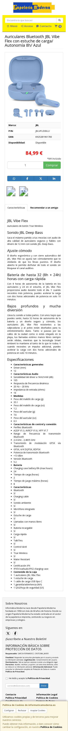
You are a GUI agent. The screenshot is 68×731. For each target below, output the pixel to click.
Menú (13, 26)
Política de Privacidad (15, 672)
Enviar (43, 685)
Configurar (9, 710)
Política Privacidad (16, 697)
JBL (37, 125)
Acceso (28, 26)
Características (16, 207)
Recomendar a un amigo (44, 207)
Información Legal (46, 694)
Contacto (45, 26)
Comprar (52, 165)
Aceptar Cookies (37, 710)
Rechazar (22, 710)
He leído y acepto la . (29, 678)
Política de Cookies (51, 727)
